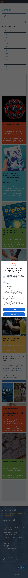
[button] (14, 286)
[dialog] (14, 289)
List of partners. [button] (9, 296)
